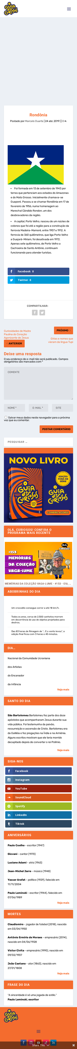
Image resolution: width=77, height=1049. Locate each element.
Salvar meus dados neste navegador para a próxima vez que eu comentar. (37, 419)
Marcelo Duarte (34, 121)
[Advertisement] (38, 57)
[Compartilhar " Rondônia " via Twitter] (42, 312)
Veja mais (63, 689)
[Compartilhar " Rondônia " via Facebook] (34, 312)
